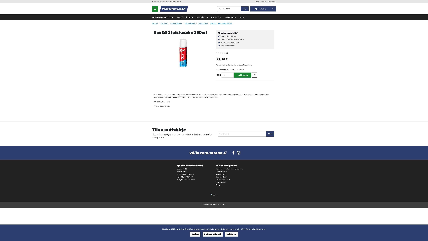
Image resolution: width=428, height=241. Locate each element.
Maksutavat (220, 174)
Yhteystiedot (221, 182)
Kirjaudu (263, 2)
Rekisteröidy (272, 2)
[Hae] (245, 8)
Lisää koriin (243, 75)
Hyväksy (195, 234)
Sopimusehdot (221, 177)
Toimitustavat (221, 171)
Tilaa (270, 134)
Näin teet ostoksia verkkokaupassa (229, 169)
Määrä (218, 75)
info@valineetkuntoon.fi (173, 2)
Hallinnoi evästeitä (212, 234)
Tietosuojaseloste (223, 179)
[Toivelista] (254, 75)
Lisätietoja (231, 234)
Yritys (218, 185)
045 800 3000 (158, 2)
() (261, 9)
